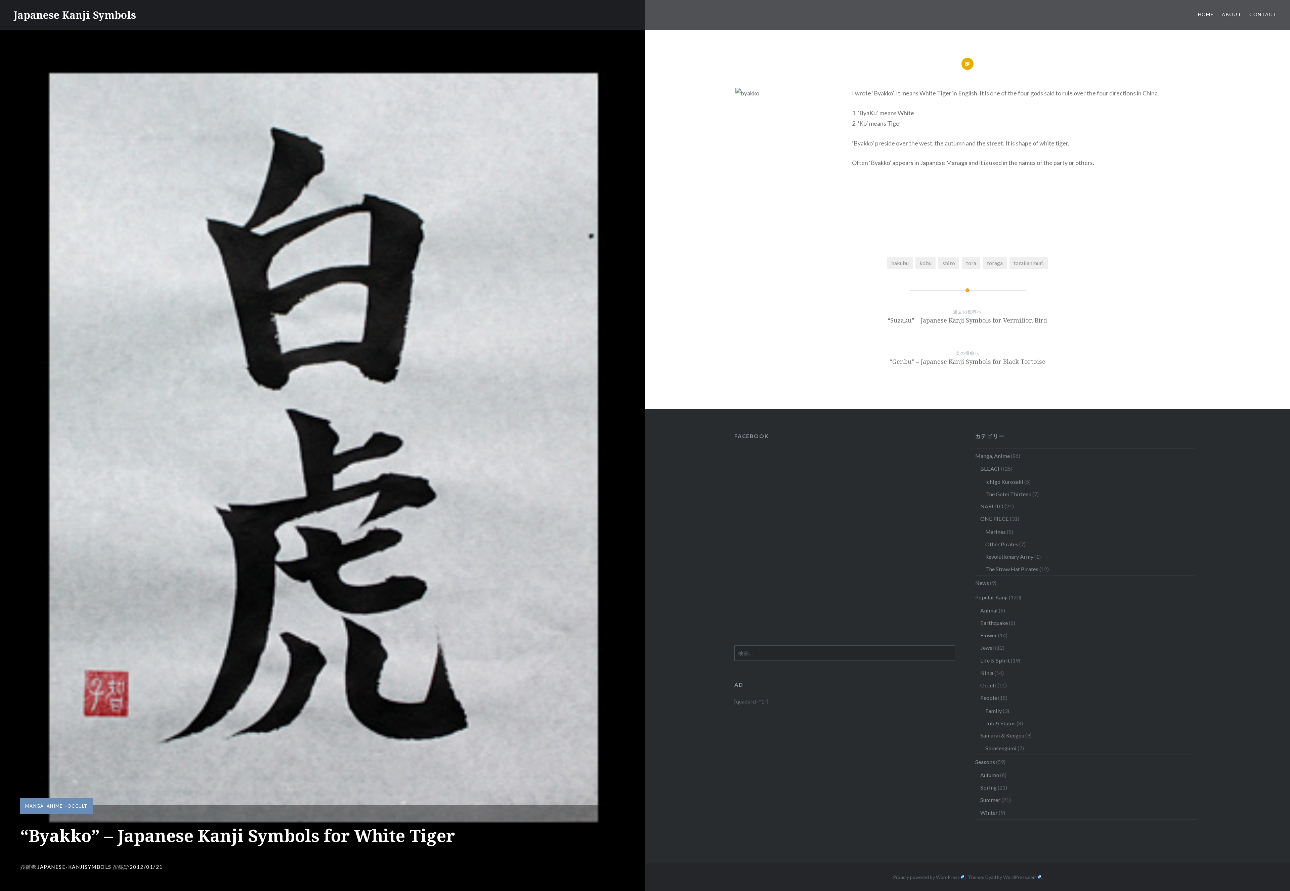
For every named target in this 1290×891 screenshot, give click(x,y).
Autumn (989, 775)
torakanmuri (1029, 263)
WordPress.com (1020, 877)
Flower (988, 635)
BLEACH (991, 468)
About (1231, 14)
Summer (990, 800)
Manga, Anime (44, 806)
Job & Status (1000, 723)
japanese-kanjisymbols (74, 867)
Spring (988, 787)
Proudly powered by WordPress (926, 877)
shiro (948, 263)
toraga (995, 263)
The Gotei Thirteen (1008, 494)
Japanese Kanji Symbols (74, 15)
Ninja (986, 673)
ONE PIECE (994, 518)
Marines (995, 531)
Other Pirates (1001, 544)
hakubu (900, 263)
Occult (78, 806)
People (988, 697)
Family (993, 711)
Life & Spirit (995, 660)
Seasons (985, 762)
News (982, 583)
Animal (989, 610)
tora (971, 263)
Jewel (987, 647)
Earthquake (994, 623)
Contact (1263, 14)
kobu (925, 263)
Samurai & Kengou (1002, 735)
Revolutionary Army (1009, 556)
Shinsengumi (1001, 748)
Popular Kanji (991, 597)
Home (1206, 14)
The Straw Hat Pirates (1011, 569)
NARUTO (991, 506)
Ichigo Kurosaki (1004, 481)
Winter (989, 812)
